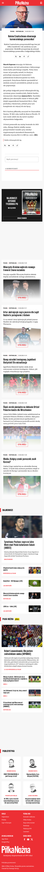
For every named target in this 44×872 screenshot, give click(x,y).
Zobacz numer (22, 218)
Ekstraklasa (20, 31)
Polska (12, 31)
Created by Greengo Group (10, 868)
